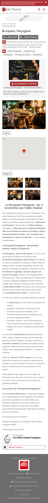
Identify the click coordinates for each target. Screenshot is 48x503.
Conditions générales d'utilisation (25, 482)
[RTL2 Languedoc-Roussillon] (24, 465)
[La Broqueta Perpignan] (32, 195)
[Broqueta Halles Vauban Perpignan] (15, 195)
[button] (24, 151)
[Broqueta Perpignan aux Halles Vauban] (24, 101)
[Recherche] (39, 9)
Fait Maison (8, 55)
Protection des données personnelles (25, 486)
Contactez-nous (34, 474)
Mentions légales (25, 478)
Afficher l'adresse (30, 37)
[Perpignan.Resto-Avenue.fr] (12, 9)
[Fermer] (46, 2)
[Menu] (44, 9)
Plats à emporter (14, 51)
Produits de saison (23, 55)
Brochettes (37, 55)
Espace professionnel (25, 490)
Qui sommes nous (17, 474)
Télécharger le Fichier (25, 84)
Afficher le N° (12, 37)
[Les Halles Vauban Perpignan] (7, 443)
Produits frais (29, 51)
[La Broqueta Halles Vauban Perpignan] (32, 183)
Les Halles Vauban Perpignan (27, 437)
